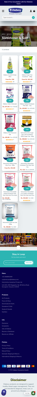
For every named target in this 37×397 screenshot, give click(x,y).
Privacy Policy (6, 345)
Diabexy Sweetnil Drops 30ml (10, 69)
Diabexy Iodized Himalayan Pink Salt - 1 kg (27, 98)
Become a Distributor (8, 331)
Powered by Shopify (23, 370)
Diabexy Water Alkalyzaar (10, 98)
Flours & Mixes (6, 301)
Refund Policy (6, 351)
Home (3, 34)
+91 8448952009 (7, 277)
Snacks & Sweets (7, 309)
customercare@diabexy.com (10, 279)
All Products (5, 298)
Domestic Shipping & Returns (10, 354)
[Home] (15, 11)
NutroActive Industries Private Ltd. (12, 282)
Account (31, 11)
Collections (10, 34)
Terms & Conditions (8, 348)
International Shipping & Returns (12, 356)
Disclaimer (5, 323)
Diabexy (15, 370)
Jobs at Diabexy (6, 329)
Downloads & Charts (8, 304)
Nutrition (4, 312)
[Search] (33, 17)
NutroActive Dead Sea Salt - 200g (10, 215)
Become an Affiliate (8, 334)
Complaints (5, 326)
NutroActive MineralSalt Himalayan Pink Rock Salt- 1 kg (27, 157)
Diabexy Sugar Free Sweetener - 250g (27, 69)
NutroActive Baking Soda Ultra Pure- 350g (10, 157)
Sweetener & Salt (7, 306)
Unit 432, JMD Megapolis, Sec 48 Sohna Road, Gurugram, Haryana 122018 (15, 286)
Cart (34, 11)
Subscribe (29, 262)
